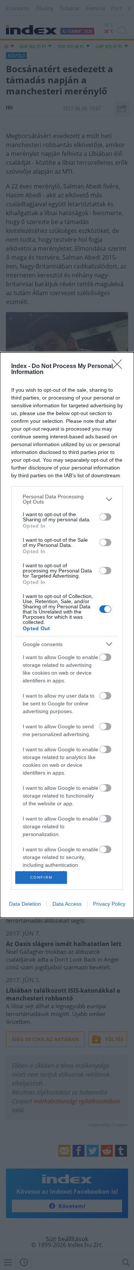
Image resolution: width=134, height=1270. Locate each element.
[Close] (119, 367)
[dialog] (67, 635)
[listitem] (67, 499)
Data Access (67, 904)
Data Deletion (25, 904)
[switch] (105, 517)
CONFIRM (41, 877)
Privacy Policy (109, 904)
